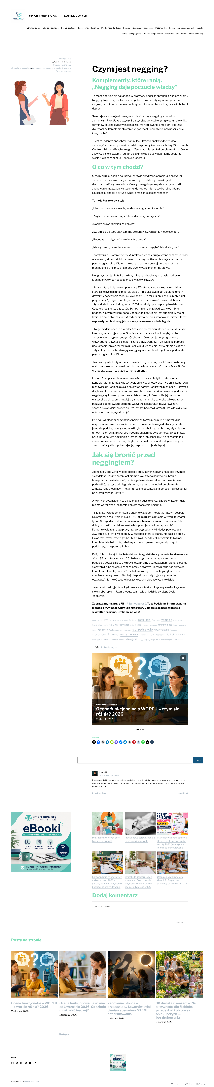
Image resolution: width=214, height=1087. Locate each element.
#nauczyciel (182, 625)
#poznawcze (127, 630)
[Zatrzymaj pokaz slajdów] (183, 658)
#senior (152, 635)
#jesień (94, 625)
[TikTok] (34, 1063)
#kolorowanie (103, 625)
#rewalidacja (99, 634)
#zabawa (115, 640)
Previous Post (99, 793)
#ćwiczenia (178, 639)
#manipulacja (25, 68)
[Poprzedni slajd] (97, 689)
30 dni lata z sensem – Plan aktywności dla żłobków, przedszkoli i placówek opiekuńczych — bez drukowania (177, 1010)
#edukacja (144, 619)
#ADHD (94, 620)
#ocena (94, 630)
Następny (64, 1034)
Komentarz (180, 922)
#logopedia (145, 625)
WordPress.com (31, 1082)
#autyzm (112, 620)
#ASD (106, 620)
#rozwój (113, 634)
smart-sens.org (43, 15)
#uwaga (96, 639)
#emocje (166, 619)
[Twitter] (17, 1063)
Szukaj (198, 760)
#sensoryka (160, 635)
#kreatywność (122, 624)
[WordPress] (26, 1063)
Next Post (183, 793)
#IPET (182, 620)
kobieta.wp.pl (109, 647)
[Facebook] (12, 1063)
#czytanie (132, 620)
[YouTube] (30, 1063)
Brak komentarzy (63, 71)
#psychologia (47, 68)
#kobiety (15, 68)
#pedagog (103, 629)
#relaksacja (173, 630)
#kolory (111, 625)
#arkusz (100, 620)
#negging (36, 68)
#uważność (106, 639)
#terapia (180, 634)
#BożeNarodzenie (122, 620)
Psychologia (66, 65)
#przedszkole (142, 629)
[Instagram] (21, 1063)
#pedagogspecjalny (116, 630)
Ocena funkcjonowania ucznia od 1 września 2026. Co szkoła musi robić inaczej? (131, 709)
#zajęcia (131, 639)
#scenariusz (129, 634)
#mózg (175, 625)
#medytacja (153, 625)
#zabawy (122, 640)
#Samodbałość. (137, 603)
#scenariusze (144, 635)
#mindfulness (165, 624)
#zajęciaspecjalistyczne (148, 639)
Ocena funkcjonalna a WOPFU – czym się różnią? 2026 (34, 1005)
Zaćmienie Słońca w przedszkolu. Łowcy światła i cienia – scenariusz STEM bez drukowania (129, 1008)
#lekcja (138, 625)
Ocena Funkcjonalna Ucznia (106, 699)
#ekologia (156, 620)
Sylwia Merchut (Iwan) (109, 775)
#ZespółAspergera (165, 640)
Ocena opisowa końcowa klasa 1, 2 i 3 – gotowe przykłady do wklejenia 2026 (172, 880)
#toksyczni (66, 68)
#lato (132, 625)
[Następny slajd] (183, 689)
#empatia (176, 620)
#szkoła (170, 634)
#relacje (56, 65)
